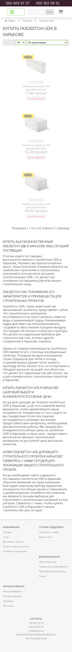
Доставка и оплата (13, 541)
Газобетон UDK (46, 21)
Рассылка (8, 605)
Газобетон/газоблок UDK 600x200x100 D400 (36, 88)
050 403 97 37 (18, 3)
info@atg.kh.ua (36, 630)
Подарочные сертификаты (53, 566)
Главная (11, 21)
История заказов (12, 596)
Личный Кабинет (12, 591)
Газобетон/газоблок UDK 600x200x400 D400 (36, 205)
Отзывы (7, 532)
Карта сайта (45, 536)
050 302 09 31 (48, 3)
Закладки (8, 601)
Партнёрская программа (52, 571)
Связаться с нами (49, 532)
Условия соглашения (14, 551)
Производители (47, 561)
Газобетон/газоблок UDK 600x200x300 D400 (36, 146)
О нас (6, 536)
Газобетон (27, 21)
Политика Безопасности (16, 546)
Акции (42, 576)
